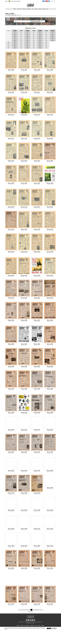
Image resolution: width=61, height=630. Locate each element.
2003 (40, 36)
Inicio (19, 620)
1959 (8, 47)
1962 (15, 34)
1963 (15, 36)
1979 (21, 47)
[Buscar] (54, 1)
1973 (21, 36)
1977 (21, 44)
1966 (15, 42)
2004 (40, 38)
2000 (39, 31)
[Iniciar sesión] (52, 1)
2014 (46, 38)
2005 (40, 40)
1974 (21, 38)
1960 (14, 31)
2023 (52, 36)
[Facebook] (43, 1)
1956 (8, 42)
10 (36, 620)
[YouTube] (46, 1)
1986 (27, 42)
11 (38, 620)
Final (42, 620)
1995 (34, 40)
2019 (46, 47)
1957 (8, 44)
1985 (27, 40)
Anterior (21, 620)
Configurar (54, 628)
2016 (46, 42)
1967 (15, 44)
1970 (21, 31)
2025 (52, 40)
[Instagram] (48, 1)
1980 (27, 31)
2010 (46, 31)
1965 (15, 40)
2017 (46, 44)
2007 (40, 44)
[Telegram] (49, 1)
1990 (33, 31)
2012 (46, 34)
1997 (34, 44)
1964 (15, 38)
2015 (46, 40)
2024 (52, 38)
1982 (27, 34)
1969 (15, 47)
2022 (52, 34)
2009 (40, 47)
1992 (34, 34)
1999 (34, 47)
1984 (27, 38)
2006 (40, 42)
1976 (21, 42)
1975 (21, 40)
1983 (27, 36)
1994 (34, 38)
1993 (34, 36)
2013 (46, 36)
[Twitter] (44, 1)
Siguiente (40, 620)
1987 (27, 44)
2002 (40, 34)
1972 (21, 34)
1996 (34, 42)
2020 (52, 31)
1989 (27, 47)
